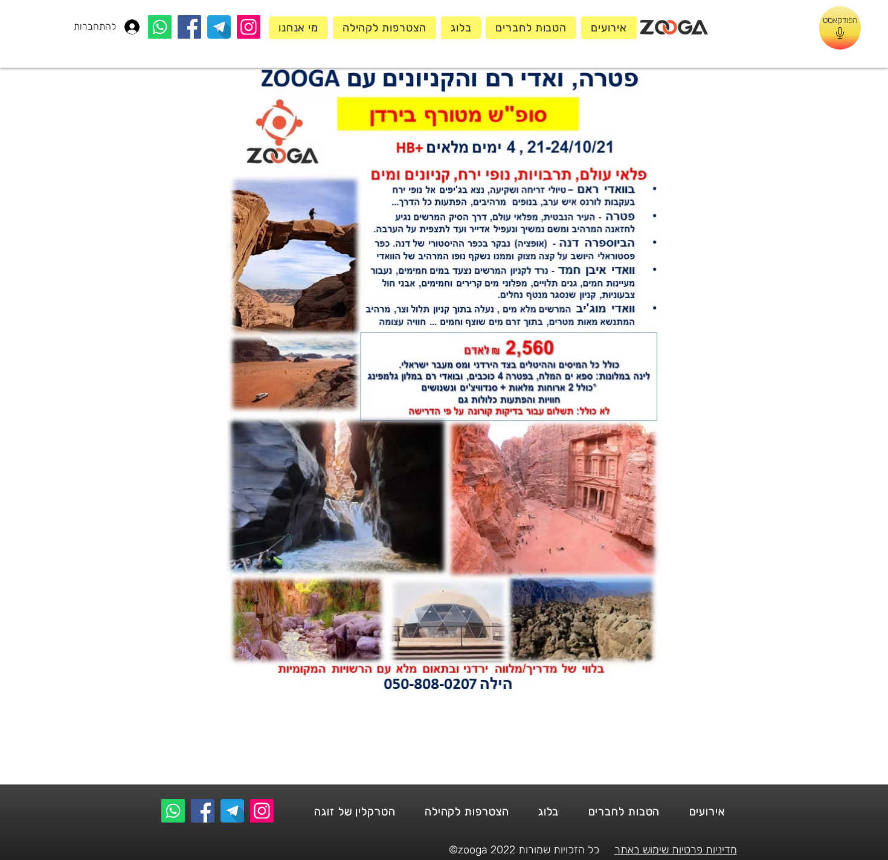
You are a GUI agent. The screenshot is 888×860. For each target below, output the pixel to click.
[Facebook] (189, 27)
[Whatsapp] (160, 27)
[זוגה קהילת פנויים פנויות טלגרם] (219, 27)
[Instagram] (248, 27)
